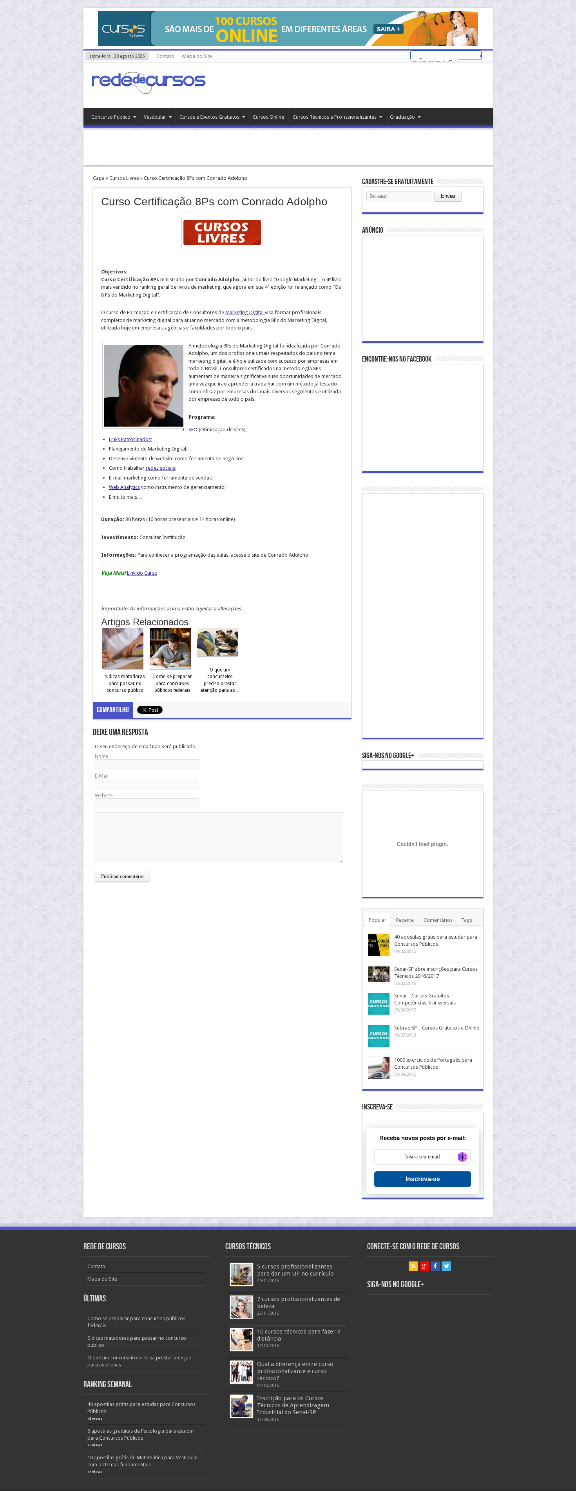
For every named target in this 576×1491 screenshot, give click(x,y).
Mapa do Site (197, 56)
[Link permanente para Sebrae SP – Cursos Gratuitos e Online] (378, 1036)
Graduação (402, 117)
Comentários (438, 920)
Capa (99, 178)
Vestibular (155, 117)
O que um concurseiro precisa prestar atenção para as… (220, 680)
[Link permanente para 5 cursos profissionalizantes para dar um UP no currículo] (241, 1274)
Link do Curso (142, 573)
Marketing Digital (245, 312)
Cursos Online (268, 117)
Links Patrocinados (130, 439)
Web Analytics (124, 487)
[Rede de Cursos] (148, 88)
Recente (405, 920)
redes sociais (160, 468)
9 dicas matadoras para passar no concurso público (125, 683)
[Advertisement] (288, 147)
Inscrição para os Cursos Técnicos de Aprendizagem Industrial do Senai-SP (293, 1405)
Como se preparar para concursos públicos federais (172, 683)
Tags (466, 920)
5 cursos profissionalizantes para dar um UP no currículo (295, 1270)
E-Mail (102, 776)
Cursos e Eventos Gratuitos (209, 117)
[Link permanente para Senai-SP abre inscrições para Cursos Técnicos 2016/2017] (378, 974)
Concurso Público (110, 117)
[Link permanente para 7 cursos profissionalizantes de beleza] (241, 1307)
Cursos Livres (124, 178)
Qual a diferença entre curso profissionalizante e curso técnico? (295, 1371)
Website (104, 795)
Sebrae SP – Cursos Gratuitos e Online (436, 1028)
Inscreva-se (423, 1179)
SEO (192, 429)
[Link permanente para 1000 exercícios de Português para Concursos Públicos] (378, 1068)
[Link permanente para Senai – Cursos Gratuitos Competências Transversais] (378, 1004)
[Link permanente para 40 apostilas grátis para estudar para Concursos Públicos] (378, 945)
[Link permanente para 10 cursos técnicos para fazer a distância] (241, 1339)
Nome (102, 756)
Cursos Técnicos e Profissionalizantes (335, 117)
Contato (165, 56)
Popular (377, 920)
